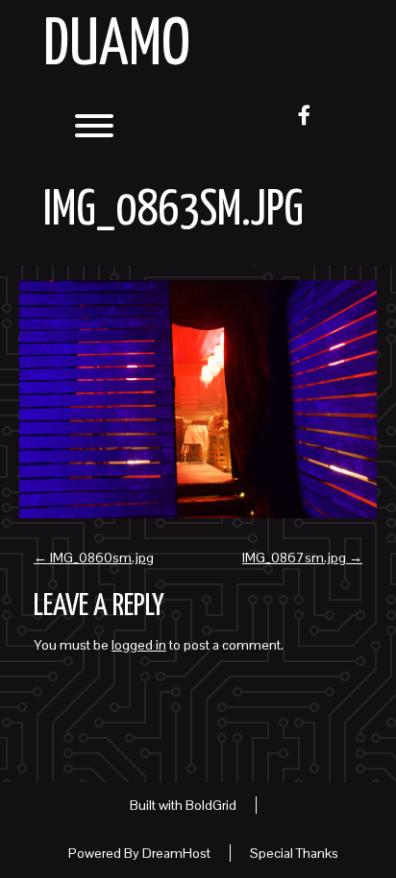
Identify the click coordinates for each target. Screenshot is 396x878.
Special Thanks (294, 853)
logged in (138, 644)
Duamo (116, 46)
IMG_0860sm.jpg (94, 557)
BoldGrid (211, 805)
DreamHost (176, 853)
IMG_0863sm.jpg (173, 211)
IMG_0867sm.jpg (302, 557)
